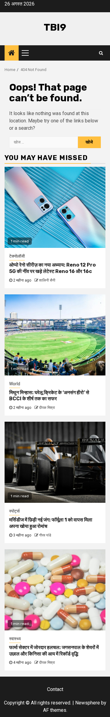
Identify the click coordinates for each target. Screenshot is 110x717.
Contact (55, 689)
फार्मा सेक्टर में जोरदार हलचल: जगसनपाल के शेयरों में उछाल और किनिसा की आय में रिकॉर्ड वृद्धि (54, 650)
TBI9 (55, 27)
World (14, 383)
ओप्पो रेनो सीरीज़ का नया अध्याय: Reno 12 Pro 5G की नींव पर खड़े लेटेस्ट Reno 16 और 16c (52, 268)
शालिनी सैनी (47, 280)
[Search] (101, 53)
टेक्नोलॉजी (17, 256)
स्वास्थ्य (15, 638)
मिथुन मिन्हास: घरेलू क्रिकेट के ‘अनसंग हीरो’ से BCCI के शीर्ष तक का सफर (49, 396)
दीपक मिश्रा (47, 407)
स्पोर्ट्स (14, 511)
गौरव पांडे (45, 535)
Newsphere (87, 703)
